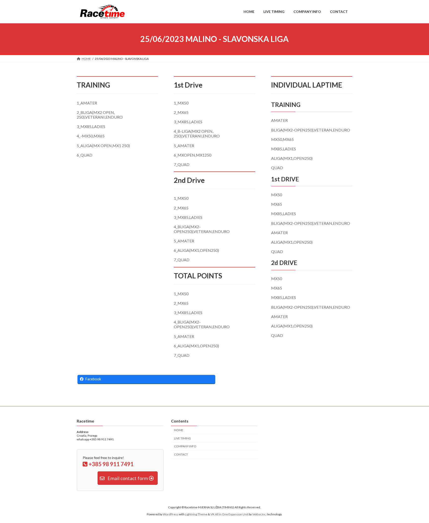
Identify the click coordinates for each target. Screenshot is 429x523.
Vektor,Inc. (259, 514)
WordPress (170, 514)
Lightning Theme (196, 514)
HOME (178, 430)
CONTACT (181, 454)
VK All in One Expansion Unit (229, 514)
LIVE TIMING (182, 438)
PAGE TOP (414, 502)
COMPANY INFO (185, 446)
